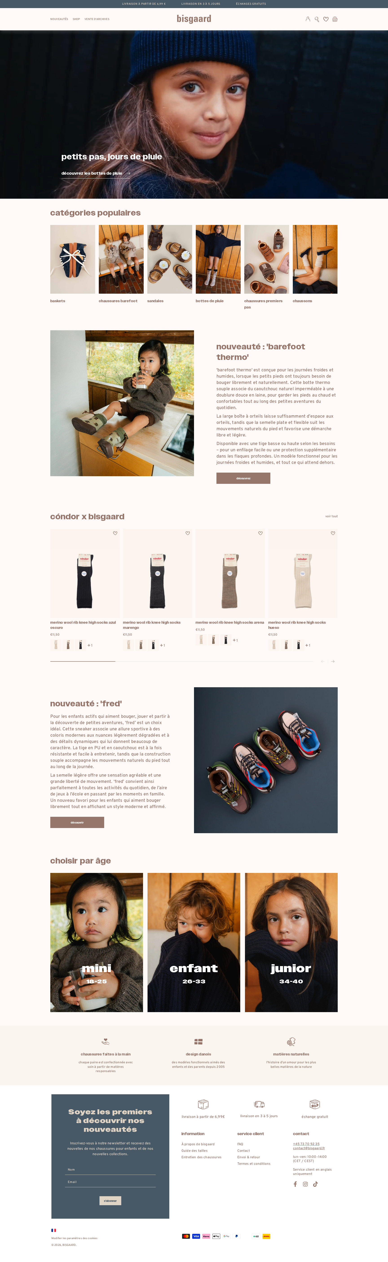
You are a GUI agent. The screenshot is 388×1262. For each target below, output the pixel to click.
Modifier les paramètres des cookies (74, 1238)
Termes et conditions (253, 1164)
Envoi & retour (248, 1157)
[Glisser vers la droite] (333, 662)
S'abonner (110, 1201)
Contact (243, 1151)
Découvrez (243, 478)
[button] (317, 19)
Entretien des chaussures (201, 1157)
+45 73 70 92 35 (306, 1144)
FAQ (240, 1144)
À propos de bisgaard (198, 1144)
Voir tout (331, 516)
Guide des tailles (194, 1151)
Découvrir (77, 822)
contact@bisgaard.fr (309, 1148)
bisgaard (69, 1245)
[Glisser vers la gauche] (323, 662)
